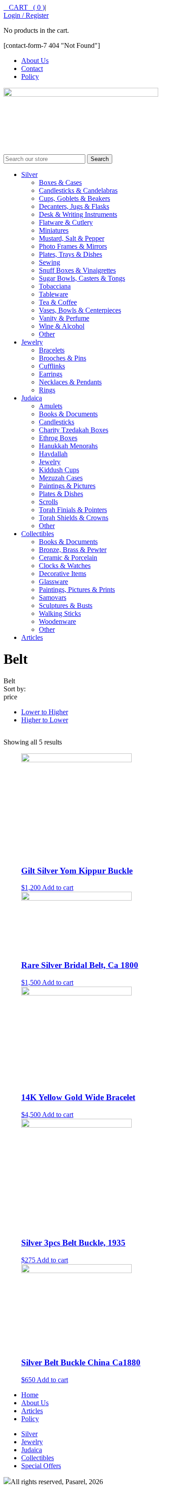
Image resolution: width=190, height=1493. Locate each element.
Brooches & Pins (62, 358)
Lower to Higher (44, 712)
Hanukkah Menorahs (68, 446)
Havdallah (53, 454)
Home (29, 1395)
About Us (35, 60)
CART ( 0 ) (24, 7)
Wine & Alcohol (61, 326)
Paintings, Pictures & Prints (77, 589)
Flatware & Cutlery (66, 222)
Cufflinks (52, 366)
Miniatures (53, 230)
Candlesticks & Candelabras (78, 190)
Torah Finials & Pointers (73, 509)
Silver (29, 174)
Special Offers (41, 1465)
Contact (32, 68)
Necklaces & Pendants (70, 382)
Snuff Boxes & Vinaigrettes (77, 270)
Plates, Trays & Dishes (70, 254)
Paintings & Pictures (67, 486)
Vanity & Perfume (64, 318)
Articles (32, 637)
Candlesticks (56, 422)
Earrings (50, 374)
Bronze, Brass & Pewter (72, 549)
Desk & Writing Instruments (78, 214)
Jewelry (32, 342)
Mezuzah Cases (61, 478)
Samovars (52, 597)
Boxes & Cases (60, 182)
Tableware (53, 294)
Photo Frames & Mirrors (73, 246)
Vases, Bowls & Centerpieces (80, 310)
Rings (47, 390)
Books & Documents (68, 414)
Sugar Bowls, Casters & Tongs (82, 278)
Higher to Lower (44, 720)
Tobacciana (55, 286)
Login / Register (26, 15)
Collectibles (37, 533)
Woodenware (57, 621)
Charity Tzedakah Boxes (73, 430)
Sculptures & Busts (65, 605)
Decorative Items (62, 573)
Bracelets (52, 350)
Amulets (50, 406)
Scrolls (48, 502)
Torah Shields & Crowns (73, 517)
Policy (30, 76)
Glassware (53, 581)
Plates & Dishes (61, 494)
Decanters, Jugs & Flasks (74, 206)
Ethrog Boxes (58, 438)
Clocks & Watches (65, 565)
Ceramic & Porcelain (68, 557)
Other (47, 334)
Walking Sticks (60, 613)
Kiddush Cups (59, 470)
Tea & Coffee (58, 302)
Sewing (49, 262)
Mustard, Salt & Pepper (71, 238)
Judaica (31, 398)
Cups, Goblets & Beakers (74, 198)
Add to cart (57, 887)
